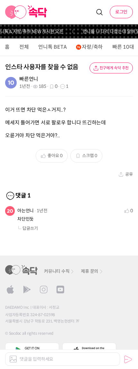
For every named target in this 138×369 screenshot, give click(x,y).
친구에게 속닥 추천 (114, 67)
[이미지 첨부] (13, 359)
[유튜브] (60, 289)
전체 (24, 47)
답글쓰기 (30, 228)
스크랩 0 (89, 155)
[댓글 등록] (128, 359)
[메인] (26, 12)
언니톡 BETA (52, 47)
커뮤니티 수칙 (56, 271)
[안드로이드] (27, 289)
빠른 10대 (123, 47)
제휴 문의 (89, 271)
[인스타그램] (44, 289)
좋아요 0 (55, 155)
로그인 (121, 12)
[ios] (10, 289)
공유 (129, 174)
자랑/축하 (92, 47)
